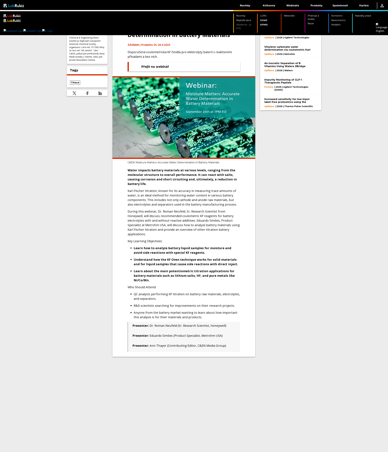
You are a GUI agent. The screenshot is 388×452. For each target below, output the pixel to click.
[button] (74, 93)
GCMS (263, 20)
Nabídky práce (363, 15)
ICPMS (264, 24)
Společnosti (340, 5)
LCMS (263, 15)
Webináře (292, 5)
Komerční (336, 15)
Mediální (336, 24)
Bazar (311, 23)
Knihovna (269, 5)
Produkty (317, 5)
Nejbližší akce (243, 20)
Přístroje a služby (313, 17)
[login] (382, 5)
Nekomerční (338, 20)
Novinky (245, 5)
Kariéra (364, 5)
